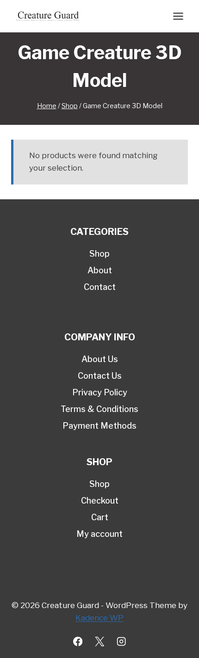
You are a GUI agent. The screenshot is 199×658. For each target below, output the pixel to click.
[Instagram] (121, 641)
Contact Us (100, 376)
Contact (100, 287)
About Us (99, 359)
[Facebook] (77, 641)
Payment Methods (99, 425)
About (99, 270)
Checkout (99, 500)
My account (99, 534)
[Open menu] (178, 16)
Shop (99, 253)
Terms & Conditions (99, 409)
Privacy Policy (99, 392)
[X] (99, 641)
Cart (99, 517)
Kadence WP (99, 617)
